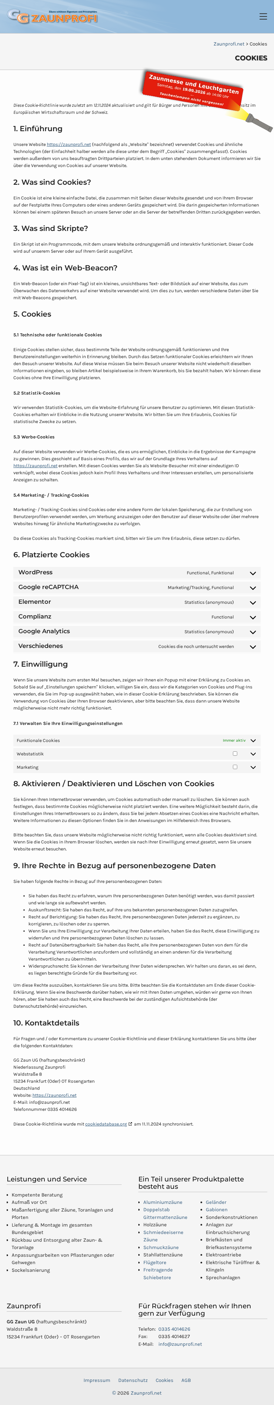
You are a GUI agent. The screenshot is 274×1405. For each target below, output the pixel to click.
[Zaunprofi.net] (53, 17)
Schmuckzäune (161, 1247)
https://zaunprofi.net (69, 144)
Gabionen (217, 1210)
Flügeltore (154, 1262)
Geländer (216, 1202)
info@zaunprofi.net (180, 1344)
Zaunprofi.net (146, 1393)
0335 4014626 (174, 1329)
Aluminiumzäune (162, 1202)
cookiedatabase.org (106, 1124)
